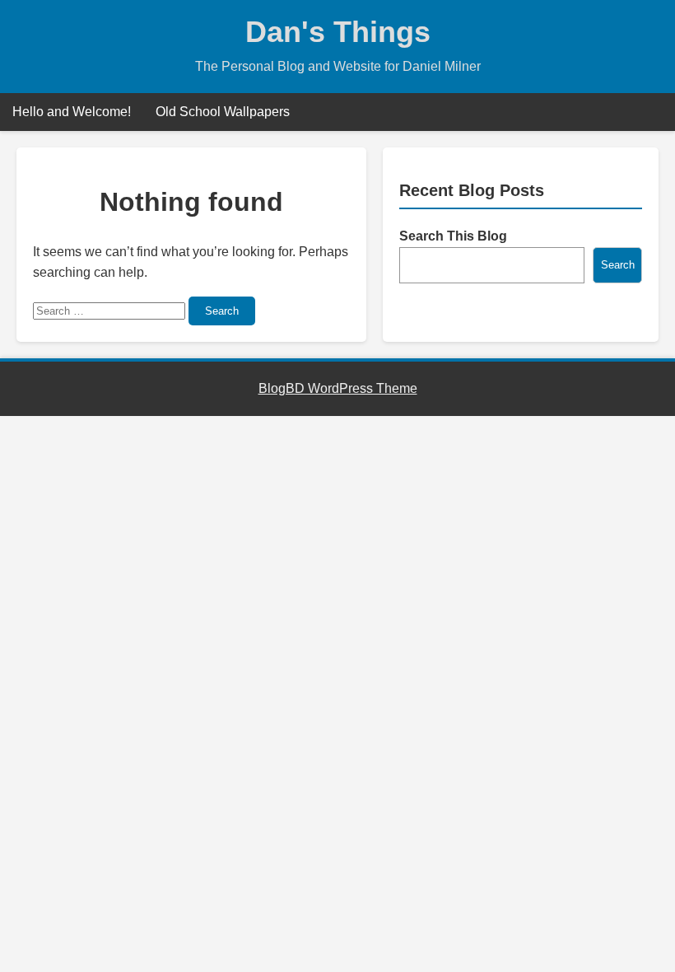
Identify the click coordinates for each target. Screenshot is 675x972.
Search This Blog (453, 236)
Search (222, 311)
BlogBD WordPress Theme (337, 388)
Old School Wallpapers (223, 112)
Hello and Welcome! (71, 112)
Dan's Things (338, 32)
